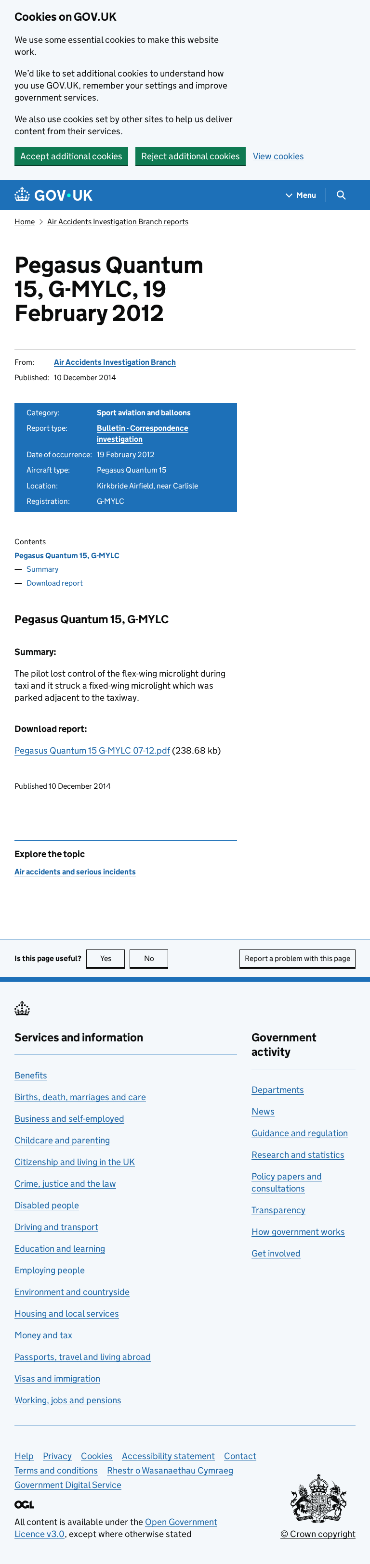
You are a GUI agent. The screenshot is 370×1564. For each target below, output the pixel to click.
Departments (277, 1089)
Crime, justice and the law (65, 1183)
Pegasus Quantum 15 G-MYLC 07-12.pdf (92, 750)
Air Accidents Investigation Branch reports (117, 221)
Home (24, 221)
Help (24, 1455)
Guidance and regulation (299, 1133)
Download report (54, 583)
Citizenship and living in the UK (74, 1161)
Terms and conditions (56, 1470)
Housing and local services (66, 1313)
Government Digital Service (67, 1484)
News (263, 1111)
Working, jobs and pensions (67, 1400)
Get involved (276, 1253)
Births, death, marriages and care (80, 1096)
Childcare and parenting (62, 1140)
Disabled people (46, 1205)
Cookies (97, 1455)
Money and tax (43, 1335)
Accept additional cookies (71, 156)
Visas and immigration (57, 1378)
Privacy (57, 1455)
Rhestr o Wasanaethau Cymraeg (170, 1470)
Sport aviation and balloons (144, 412)
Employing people (49, 1270)
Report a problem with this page (297, 958)
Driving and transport (56, 1226)
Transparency (278, 1210)
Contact (240, 1455)
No (156, 958)
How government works (298, 1231)
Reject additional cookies (190, 156)
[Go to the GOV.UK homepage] (53, 195)
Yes (112, 958)
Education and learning (59, 1248)
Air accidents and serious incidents (75, 871)
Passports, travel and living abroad (82, 1356)
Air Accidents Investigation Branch (115, 362)
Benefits (30, 1075)
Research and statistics (297, 1154)
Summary (42, 569)
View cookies (278, 156)
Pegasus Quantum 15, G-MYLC (66, 555)
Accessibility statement (168, 1455)
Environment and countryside (72, 1291)
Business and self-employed (69, 1118)
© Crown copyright (318, 1533)
